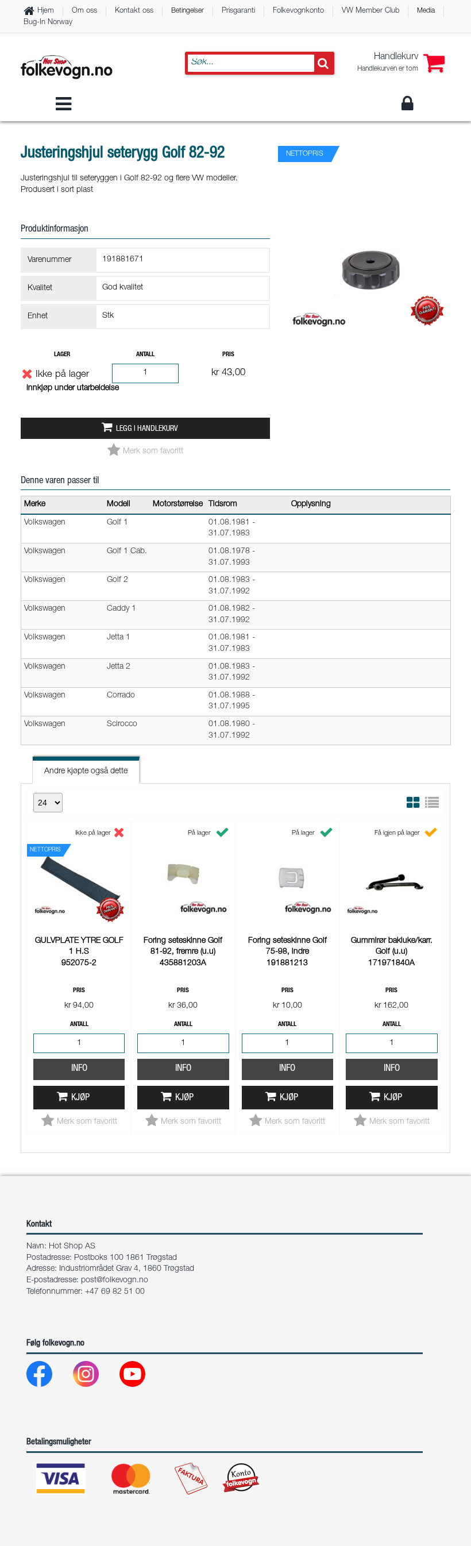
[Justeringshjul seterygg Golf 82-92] (370, 340)
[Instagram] (95, 1377)
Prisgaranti (238, 11)
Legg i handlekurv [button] (146, 429)
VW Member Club (370, 11)
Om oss (84, 11)
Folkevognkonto (298, 11)
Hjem (45, 11)
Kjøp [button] (80, 1098)
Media (426, 10)
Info (79, 1069)
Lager (62, 355)
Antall (145, 355)
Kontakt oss (134, 11)
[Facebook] (48, 1377)
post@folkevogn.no (114, 1281)
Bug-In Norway (48, 22)
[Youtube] (141, 1377)
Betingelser (187, 10)
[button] (401, 63)
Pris (228, 355)
